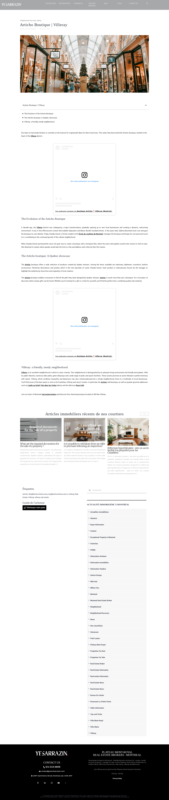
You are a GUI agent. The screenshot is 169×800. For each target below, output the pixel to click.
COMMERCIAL (78, 3)
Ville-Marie (94, 727)
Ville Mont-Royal (96, 721)
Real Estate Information (99, 670)
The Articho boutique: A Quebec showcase (40, 118)
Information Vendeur (98, 569)
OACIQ (114, 773)
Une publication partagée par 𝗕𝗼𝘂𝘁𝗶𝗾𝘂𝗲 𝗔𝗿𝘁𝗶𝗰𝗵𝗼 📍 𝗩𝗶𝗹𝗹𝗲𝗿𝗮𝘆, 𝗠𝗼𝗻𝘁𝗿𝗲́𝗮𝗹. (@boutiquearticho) (90, 211)
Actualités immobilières (99, 512)
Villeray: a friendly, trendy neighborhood (39, 122)
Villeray (39, 20)
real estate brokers (49, 394)
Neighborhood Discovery (28, 20)
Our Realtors (51, 3)
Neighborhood (95, 607)
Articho (27, 265)
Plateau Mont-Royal (98, 645)
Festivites (94, 544)
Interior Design (96, 575)
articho (25, 494)
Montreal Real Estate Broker (101, 600)
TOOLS (119, 3)
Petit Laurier (95, 638)
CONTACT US (133, 3)
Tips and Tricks (96, 714)
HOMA (92, 550)
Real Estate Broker (97, 664)
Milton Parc (94, 588)
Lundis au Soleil (34, 385)
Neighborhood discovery (38, 494)
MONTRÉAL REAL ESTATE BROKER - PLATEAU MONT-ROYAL (61, 796)
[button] (146, 105)
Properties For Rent (97, 651)
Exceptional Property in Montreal (102, 537)
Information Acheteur (98, 556)
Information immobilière (99, 563)
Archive (104, 382)
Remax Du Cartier (97, 695)
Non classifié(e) (96, 626)
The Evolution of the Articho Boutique (38, 114)
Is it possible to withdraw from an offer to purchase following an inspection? (84, 445)
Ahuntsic (93, 518)
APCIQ (120, 773)
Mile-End (93, 582)
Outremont (94, 632)
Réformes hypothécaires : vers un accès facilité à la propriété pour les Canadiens (128, 450)
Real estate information (99, 676)
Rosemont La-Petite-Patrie (100, 702)
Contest (93, 531)
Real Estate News (97, 683)
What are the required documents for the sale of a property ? (39, 445)
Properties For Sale (97, 657)
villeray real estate (42, 497)
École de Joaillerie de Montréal (91, 234)
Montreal (93, 594)
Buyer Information (97, 525)
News (92, 619)
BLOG (106, 3)
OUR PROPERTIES (64, 3)
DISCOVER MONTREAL (92, 5)
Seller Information (97, 708)
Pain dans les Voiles (48, 385)
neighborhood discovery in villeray (61, 494)
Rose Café (80, 385)
